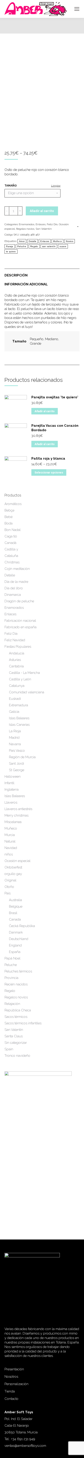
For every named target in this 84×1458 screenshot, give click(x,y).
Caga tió (10, 536)
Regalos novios (25, 228)
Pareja (9, 246)
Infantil (9, 783)
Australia (15, 900)
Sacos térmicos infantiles (22, 1023)
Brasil (13, 913)
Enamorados (26, 224)
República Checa (17, 1010)
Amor (22, 241)
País (7, 893)
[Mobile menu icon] (77, 9)
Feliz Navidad (14, 640)
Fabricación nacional (20, 621)
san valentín (49, 246)
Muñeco (57, 241)
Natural (9, 841)
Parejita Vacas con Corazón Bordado (54, 428)
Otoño (9, 887)
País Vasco (17, 751)
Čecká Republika (22, 926)
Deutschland (18, 939)
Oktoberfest (13, 867)
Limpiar (55, 185)
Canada (15, 919)
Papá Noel (12, 958)
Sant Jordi (16, 764)
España (14, 952)
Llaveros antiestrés (18, 809)
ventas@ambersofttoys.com (25, 1446)
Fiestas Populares (17, 647)
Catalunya (16, 686)
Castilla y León (20, 679)
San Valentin (44, 228)
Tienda (9, 1391)
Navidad (10, 848)
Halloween (12, 777)
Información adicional (26, 284)
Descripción (16, 275)
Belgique (15, 906)
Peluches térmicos (18, 971)
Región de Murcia (22, 757)
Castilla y (11, 549)
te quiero (11, 251)
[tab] (42, 273)
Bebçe (9, 510)
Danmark (16, 932)
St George (16, 770)
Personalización (16, 1384)
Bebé (8, 517)
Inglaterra (11, 789)
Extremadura (18, 705)
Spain (8, 1049)
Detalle (32, 241)
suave (63, 246)
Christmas (11, 562)
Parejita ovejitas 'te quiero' (54, 397)
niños (8, 854)
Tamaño (10, 185)
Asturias (15, 660)
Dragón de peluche (19, 601)
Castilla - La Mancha (24, 673)
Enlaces (40, 224)
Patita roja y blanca (48, 458)
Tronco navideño (17, 1056)
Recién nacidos (16, 984)
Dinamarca (12, 595)
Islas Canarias (19, 725)
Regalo (34, 246)
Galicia (14, 712)
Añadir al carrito (42, 211)
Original (10, 880)
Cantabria (16, 666)
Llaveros (10, 802)
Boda (8, 523)
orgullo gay (13, 874)
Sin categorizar (15, 1043)
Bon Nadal (12, 530)
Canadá (10, 543)
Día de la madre (16, 582)
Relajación (12, 1004)
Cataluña (11, 556)
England (15, 945)
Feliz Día (52, 224)
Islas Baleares (19, 718)
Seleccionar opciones (48, 472)
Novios (69, 241)
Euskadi (15, 699)
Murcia (9, 835)
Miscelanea (13, 822)
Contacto (11, 1399)
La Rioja (15, 731)
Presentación (14, 1369)
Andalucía (16, 653)
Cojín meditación (17, 569)
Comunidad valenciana (26, 692)
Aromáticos (13, 504)
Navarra (15, 744)
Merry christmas (16, 815)
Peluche (21, 246)
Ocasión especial (17, 861)
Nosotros (11, 1377)
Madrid (14, 738)
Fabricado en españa (20, 627)
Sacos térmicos (15, 1017)
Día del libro (13, 588)
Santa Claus (13, 1036)
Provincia (11, 978)
